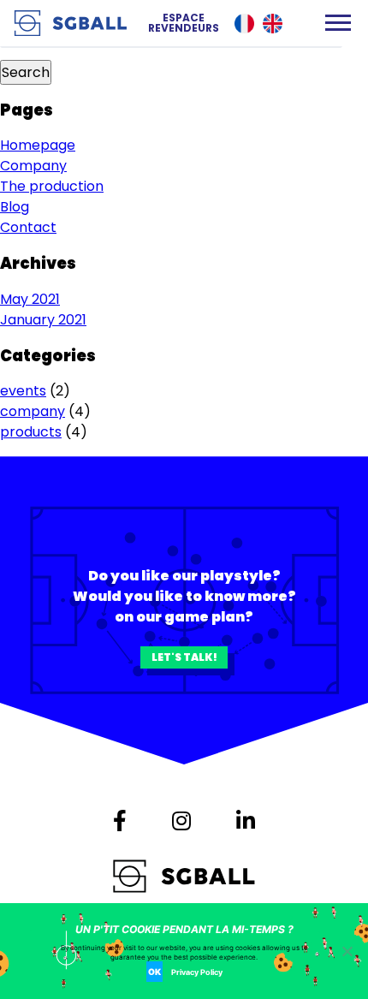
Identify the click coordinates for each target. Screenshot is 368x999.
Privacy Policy (197, 972)
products (31, 432)
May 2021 (30, 299)
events (23, 391)
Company (33, 165)
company (32, 411)
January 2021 (43, 320)
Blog (14, 207)
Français (244, 23)
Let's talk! (184, 657)
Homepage (37, 145)
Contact (28, 227)
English (272, 23)
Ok (154, 971)
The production (52, 186)
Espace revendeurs (183, 23)
